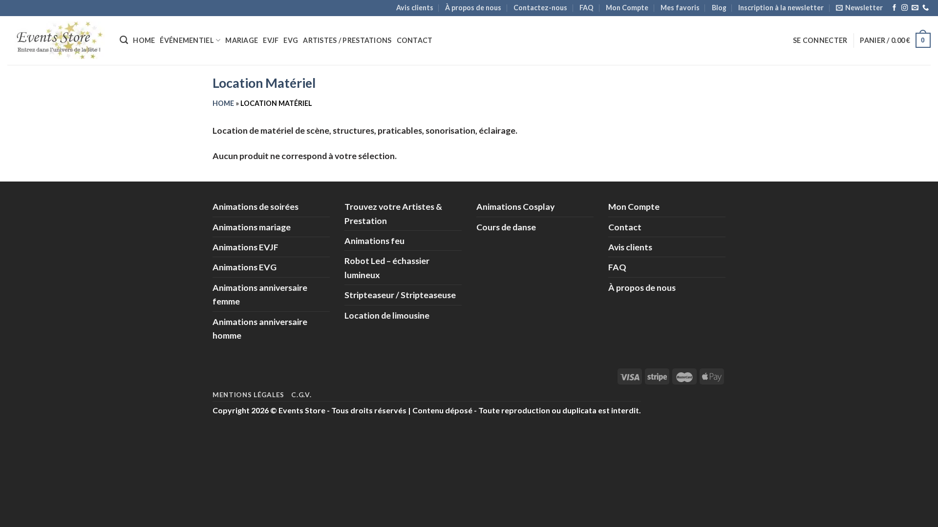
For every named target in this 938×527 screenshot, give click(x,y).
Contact (415, 40)
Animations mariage (252, 227)
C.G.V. (301, 395)
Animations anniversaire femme (260, 294)
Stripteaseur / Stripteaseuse (400, 294)
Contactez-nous (540, 7)
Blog (719, 7)
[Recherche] (124, 40)
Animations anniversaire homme (260, 328)
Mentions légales (248, 395)
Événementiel (186, 40)
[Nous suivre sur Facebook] (894, 8)
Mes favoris (680, 7)
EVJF (270, 40)
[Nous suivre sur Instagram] (904, 8)
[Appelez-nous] (925, 8)
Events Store (301, 410)
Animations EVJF (245, 247)
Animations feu (374, 240)
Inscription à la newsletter (781, 7)
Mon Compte (627, 7)
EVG (290, 40)
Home (144, 40)
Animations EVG (245, 267)
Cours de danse (506, 227)
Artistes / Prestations (347, 40)
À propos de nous (473, 7)
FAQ (586, 7)
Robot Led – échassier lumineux (386, 267)
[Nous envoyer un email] (915, 8)
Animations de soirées (255, 206)
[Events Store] (56, 40)
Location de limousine (386, 315)
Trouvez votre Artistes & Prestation (393, 213)
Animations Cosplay (515, 206)
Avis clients (414, 7)
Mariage (241, 40)
